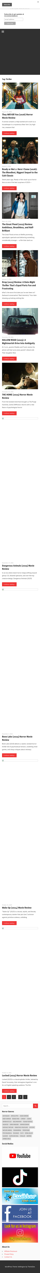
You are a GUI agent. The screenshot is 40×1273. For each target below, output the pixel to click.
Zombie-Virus (7, 1138)
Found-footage (27, 1121)
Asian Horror (24, 1116)
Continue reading (8, 133)
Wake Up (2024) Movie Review (16, 907)
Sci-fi (21, 1133)
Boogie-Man (15, 1118)
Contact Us (8, 1257)
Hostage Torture (8, 1127)
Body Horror (7, 1118)
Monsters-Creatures (21, 1127)
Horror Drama (24, 1124)
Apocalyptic (14, 1116)
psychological (7, 1133)
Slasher (5, 1136)
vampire (29, 1136)
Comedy (23, 1118)
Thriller (22, 1136)
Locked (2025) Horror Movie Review (19, 1075)
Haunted (5, 1124)
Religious (16, 1133)
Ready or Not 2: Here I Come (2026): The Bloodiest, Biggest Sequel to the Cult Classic (20, 172)
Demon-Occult (7, 1121)
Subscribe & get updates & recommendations (14, 15)
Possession (26, 1130)
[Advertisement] (20, 55)
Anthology (6, 1116)
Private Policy (9, 1254)
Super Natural (13, 1136)
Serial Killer (29, 1133)
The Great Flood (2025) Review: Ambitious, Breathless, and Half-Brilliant (18, 227)
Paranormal (17, 1130)
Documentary (17, 1121)
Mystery (32, 1127)
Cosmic (29, 1118)
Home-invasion (14, 1124)
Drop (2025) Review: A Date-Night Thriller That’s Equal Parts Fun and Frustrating (19, 285)
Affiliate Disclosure (10, 1251)
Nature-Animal (7, 1130)
